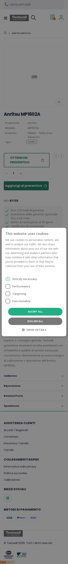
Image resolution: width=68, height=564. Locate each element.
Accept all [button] (35, 311)
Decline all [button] (35, 321)
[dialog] (34, 282)
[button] (34, 330)
